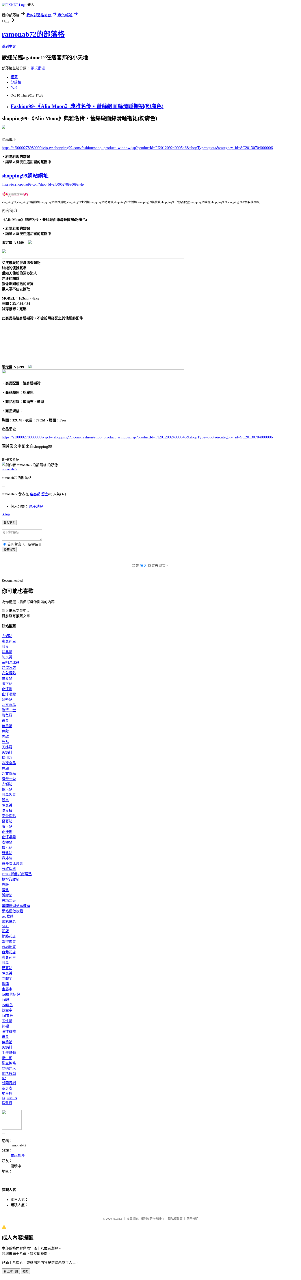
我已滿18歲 (11, 1271)
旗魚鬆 (7, 715)
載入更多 (9, 522)
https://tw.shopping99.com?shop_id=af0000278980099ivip (43, 184)
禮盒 (5, 721)
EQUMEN (9, 1098)
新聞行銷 (9, 1083)
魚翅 (5, 768)
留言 (44, 494)
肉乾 (5, 736)
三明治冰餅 (10, 662)
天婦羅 (7, 747)
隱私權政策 (175, 1218)
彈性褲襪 (9, 1031)
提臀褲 (7, 1103)
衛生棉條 (9, 1063)
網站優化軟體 (12, 911)
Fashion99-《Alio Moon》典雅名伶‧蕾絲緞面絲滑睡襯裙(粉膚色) (87, 106)
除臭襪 (7, 652)
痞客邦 (35, 494)
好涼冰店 (9, 668)
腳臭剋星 (9, 641)
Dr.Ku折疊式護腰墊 (17, 874)
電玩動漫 (38, 68)
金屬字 (7, 989)
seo (4, 1078)
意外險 (7, 858)
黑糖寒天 (9, 900)
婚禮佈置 (9, 941)
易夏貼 (7, 678)
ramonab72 (9, 469)
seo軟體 (7, 916)
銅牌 (5, 984)
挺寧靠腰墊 (10, 879)
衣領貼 (7, 636)
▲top (6, 514)
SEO (5, 926)
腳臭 (5, 646)
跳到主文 (9, 46)
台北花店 (9, 952)
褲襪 (5, 1026)
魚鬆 (5, 731)
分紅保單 (9, 869)
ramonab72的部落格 (33, 34)
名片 (14, 87)
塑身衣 (7, 1088)
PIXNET (118, 1218)
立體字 (7, 978)
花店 (5, 931)
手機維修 (9, 1053)
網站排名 (9, 922)
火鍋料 (7, 752)
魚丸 (5, 742)
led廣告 (7, 1005)
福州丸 (7, 758)
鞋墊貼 (7, 699)
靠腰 (5, 885)
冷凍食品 (9, 763)
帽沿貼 (7, 789)
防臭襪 (7, 657)
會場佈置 (9, 947)
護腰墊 (7, 895)
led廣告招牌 (11, 994)
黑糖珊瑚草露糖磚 (16, 906)
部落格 (16, 82)
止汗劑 (7, 689)
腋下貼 (7, 684)
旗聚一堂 (9, 710)
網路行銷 (9, 1074)
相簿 (14, 77)
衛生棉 (7, 1058)
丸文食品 (9, 705)
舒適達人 (9, 1068)
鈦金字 (7, 1010)
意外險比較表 (12, 863)
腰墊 (5, 890)
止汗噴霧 (9, 694)
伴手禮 (7, 726)
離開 (25, 1271)
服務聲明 (192, 1218)
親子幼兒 (36, 506)
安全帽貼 (9, 673)
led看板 (7, 1015)
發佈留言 (9, 549)
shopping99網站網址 (25, 176)
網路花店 (9, 936)
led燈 (5, 1000)
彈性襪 (7, 1021)
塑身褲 (7, 1094)
